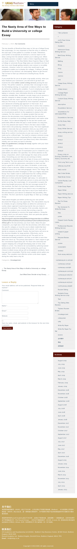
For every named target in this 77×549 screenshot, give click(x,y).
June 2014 (61, 471)
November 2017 (63, 427)
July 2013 (61, 482)
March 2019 (62, 379)
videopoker (62, 318)
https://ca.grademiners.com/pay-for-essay (16, 143)
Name (4, 306)
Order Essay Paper (64, 186)
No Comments (20, 44)
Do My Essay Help (64, 121)
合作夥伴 (61, 338)
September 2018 (63, 401)
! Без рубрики (63, 33)
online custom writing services (25, 83)
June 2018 (61, 412)
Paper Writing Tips (64, 197)
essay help (61, 125)
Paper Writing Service (65, 194)
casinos (60, 76)
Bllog (60, 65)
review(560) (62, 247)
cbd (59, 79)
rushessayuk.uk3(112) (65, 282)
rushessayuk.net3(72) (65, 275)
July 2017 (61, 441)
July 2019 (61, 364)
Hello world (62, 169)
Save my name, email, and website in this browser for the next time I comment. (25, 324)
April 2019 (61, 375)
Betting (60, 61)
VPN (59, 321)
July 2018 (61, 408)
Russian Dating (63, 289)
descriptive (62, 104)
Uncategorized (15, 260)
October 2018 (63, 397)
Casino (60, 72)
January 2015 (62, 464)
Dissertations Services (65, 117)
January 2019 (62, 386)
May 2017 (61, 449)
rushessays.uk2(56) (64, 267)
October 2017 (62, 430)
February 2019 (63, 382)
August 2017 (62, 438)
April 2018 (61, 416)
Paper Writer (62, 190)
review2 (60, 250)
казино (60, 335)
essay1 (60, 136)
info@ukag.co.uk (13, 538)
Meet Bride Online (64, 177)
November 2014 (63, 467)
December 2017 (63, 423)
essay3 (60, 143)
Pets (59, 213)
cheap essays (62, 89)
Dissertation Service (65, 108)
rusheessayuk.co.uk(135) (64, 260)
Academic (61, 46)
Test (59, 299)
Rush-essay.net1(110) (65, 254)
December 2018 (63, 390)
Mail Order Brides (64, 173)
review (60, 243)
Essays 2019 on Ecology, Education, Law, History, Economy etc (63, 156)
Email (4, 311)
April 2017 (61, 452)
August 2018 (62, 405)
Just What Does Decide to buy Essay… (34, 274)
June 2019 (61, 368)
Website (5, 316)
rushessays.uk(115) (64, 264)
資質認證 (61, 346)
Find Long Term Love (65, 162)
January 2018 (62, 419)
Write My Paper (63, 325)
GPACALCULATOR (64, 166)
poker (60, 216)
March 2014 (62, 475)
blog (59, 68)
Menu (32, 4)
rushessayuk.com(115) (65, 271)
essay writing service (65, 132)
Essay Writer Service (65, 128)
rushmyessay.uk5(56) (65, 286)
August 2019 (62, 360)
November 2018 (63, 393)
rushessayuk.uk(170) (65, 278)
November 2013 (63, 478)
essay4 (60, 147)
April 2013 (61, 486)
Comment (5, 290)
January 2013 (62, 489)
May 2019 (61, 371)
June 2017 (61, 445)
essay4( (60, 150)
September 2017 (63, 434)
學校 (59, 342)
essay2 (60, 139)
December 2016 (63, 456)
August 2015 (62, 460)
